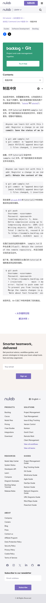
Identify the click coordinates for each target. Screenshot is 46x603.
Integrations (9, 432)
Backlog (8, 412)
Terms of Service (11, 558)
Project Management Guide (32, 462)
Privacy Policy (10, 550)
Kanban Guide (29, 487)
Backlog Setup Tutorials (10, 486)
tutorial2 (35, 103)
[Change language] (40, 88)
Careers (8, 522)
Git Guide (27, 471)
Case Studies (10, 428)
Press (6, 530)
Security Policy (10, 546)
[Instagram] (14, 565)
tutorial (25, 103)
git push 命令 (16, 200)
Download (8, 436)
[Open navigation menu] (42, 3)
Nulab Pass (9, 420)
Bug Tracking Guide (31, 467)
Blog (6, 526)
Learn (7, 473)
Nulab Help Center (12, 461)
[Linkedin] (26, 565)
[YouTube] (39, 565)
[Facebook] (7, 565)
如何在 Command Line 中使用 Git (15, 22)
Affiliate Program (11, 538)
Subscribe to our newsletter (18, 573)
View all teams (29, 448)
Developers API (10, 469)
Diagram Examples (12, 481)
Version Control (29, 424)
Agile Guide (28, 479)
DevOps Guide (29, 483)
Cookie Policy (10, 554)
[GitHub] (32, 565)
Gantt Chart (28, 432)
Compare (8, 477)
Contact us (9, 534)
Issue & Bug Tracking (32, 420)
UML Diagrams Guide (32, 497)
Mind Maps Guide (30, 501)
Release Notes (10, 491)
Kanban (27, 428)
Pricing (7, 424)
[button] (34, 399)
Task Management (31, 416)
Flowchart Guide (30, 505)
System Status (10, 465)
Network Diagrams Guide (31, 492)
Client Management (31, 440)
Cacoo (7, 416)
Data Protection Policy (13, 542)
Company (8, 518)
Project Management (32, 412)
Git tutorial (7, 18)
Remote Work (29, 436)
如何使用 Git (18, 18)
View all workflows (31, 444)
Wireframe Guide (30, 475)
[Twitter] (20, 565)
